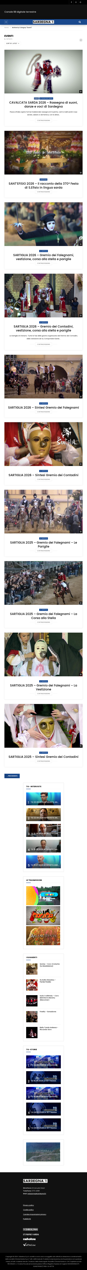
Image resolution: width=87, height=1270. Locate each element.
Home (6, 27)
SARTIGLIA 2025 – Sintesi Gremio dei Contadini (43, 757)
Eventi (36, 98)
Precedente (12, 776)
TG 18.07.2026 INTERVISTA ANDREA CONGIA (50, 865)
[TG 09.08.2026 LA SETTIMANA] (43, 1109)
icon (43, 71)
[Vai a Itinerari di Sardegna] (43, 1161)
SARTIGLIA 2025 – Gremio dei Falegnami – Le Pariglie (43, 545)
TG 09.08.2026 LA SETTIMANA (44, 1112)
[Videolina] (30, 1230)
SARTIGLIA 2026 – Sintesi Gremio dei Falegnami (43, 408)
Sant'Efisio (43, 179)
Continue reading (43, 120)
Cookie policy (28, 1210)
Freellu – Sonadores (48, 1011)
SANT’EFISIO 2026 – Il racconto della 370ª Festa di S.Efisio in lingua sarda (44, 186)
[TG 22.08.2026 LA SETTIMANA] (43, 1061)
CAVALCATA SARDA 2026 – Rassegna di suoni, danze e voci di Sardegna (43, 105)
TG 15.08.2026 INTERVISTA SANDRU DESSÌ (49, 833)
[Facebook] (71, 2)
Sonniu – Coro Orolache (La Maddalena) (50, 965)
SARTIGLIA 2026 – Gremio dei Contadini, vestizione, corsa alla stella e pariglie (43, 328)
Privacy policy (28, 1205)
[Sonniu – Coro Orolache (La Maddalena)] (31, 969)
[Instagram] (76, 2)
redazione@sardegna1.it (36, 1194)
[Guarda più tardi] (80, 2)
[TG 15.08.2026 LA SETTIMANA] (43, 1093)
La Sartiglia (43, 251)
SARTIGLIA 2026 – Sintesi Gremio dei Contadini (43, 475)
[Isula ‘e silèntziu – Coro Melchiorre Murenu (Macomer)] (31, 1000)
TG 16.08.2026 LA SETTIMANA (43, 1081)
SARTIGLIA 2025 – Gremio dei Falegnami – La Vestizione (43, 687)
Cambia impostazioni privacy (34, 1214)
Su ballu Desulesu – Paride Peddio (48, 981)
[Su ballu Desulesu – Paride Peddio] (31, 985)
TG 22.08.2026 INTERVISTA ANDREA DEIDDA (50, 802)
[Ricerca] (80, 22)
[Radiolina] (29, 1239)
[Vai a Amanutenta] (43, 944)
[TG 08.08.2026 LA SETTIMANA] (43, 1124)
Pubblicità (27, 1219)
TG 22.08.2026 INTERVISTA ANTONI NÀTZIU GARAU (53, 817)
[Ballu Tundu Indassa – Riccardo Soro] (31, 1032)
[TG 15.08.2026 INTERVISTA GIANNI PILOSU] (43, 846)
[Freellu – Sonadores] (31, 1016)
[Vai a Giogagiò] (43, 925)
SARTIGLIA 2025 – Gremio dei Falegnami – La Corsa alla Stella (43, 616)
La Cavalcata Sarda (46, 98)
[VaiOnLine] (29, 1245)
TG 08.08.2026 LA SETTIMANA (44, 1128)
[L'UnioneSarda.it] (31, 1235)
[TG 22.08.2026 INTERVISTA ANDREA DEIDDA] (43, 798)
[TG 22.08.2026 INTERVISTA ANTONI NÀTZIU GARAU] (43, 814)
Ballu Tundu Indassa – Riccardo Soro (49, 1028)
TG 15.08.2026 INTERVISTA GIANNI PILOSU (49, 849)
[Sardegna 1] (43, 22)
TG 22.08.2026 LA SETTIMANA (44, 1065)
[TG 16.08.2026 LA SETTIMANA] (43, 1077)
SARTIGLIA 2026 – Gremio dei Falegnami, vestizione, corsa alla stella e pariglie (43, 257)
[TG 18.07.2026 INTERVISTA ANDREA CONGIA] (43, 861)
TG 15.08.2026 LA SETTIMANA (43, 1096)
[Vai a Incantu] (43, 905)
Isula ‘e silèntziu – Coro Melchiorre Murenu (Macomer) (49, 998)
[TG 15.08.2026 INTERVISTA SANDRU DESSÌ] (43, 830)
